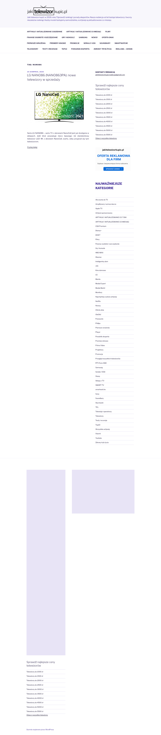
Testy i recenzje (101, 420)
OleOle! (98, 314)
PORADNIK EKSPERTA (80, 49)
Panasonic (99, 319)
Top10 (97, 425)
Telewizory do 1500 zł (103, 99)
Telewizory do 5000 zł (103, 130)
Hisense (98, 257)
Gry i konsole (100, 248)
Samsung (99, 367)
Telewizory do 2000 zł (103, 104)
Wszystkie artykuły (102, 429)
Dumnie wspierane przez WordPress (40, 730)
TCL (97, 407)
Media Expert (100, 284)
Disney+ (98, 230)
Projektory (99, 350)
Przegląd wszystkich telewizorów (107, 359)
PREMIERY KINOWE (58, 43)
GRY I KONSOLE (68, 37)
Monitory (98, 292)
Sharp (97, 376)
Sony (97, 394)
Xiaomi (98, 434)
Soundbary (99, 398)
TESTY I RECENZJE (50, 49)
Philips (97, 323)
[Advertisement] (46, 562)
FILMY (108, 32)
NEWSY (94, 37)
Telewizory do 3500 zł (103, 117)
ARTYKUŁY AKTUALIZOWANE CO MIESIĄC (83, 32)
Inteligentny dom (101, 261)
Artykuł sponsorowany (103, 213)
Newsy (98, 306)
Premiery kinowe (101, 341)
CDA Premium (100, 226)
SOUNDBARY (105, 43)
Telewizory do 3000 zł (103, 113)
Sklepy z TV (99, 381)
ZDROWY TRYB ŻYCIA (103, 49)
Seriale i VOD (100, 372)
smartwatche (100, 389)
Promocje (99, 354)
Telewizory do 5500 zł (103, 135)
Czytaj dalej (32, 147)
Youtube (98, 438)
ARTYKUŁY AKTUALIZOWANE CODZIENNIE (44, 32)
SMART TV (99, 385)
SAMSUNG (83, 37)
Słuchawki (99, 403)
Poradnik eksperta (102, 337)
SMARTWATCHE (121, 43)
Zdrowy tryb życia (102, 442)
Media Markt (100, 288)
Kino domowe (100, 270)
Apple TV (98, 208)
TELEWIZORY (32, 49)
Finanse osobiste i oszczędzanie (107, 244)
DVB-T (97, 235)
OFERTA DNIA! (108, 37)
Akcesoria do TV (101, 200)
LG (96, 275)
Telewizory (99, 416)
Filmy (97, 239)
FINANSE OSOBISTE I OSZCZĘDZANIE (42, 37)
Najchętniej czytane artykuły (106, 297)
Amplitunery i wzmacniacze (105, 204)
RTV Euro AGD (101, 363)
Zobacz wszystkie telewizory (106, 138)
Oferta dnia (99, 310)
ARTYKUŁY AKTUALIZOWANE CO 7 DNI (110, 217)
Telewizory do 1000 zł (103, 95)
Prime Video (100, 345)
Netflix (98, 301)
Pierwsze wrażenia (102, 328)
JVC (96, 266)
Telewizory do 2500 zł (103, 108)
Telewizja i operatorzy (103, 411)
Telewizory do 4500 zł (103, 126)
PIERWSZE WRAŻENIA (36, 43)
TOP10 (64, 49)
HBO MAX (99, 253)
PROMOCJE (74, 43)
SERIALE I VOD (89, 43)
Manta (97, 279)
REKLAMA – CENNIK (124, 49)
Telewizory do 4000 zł (103, 121)
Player (97, 332)
